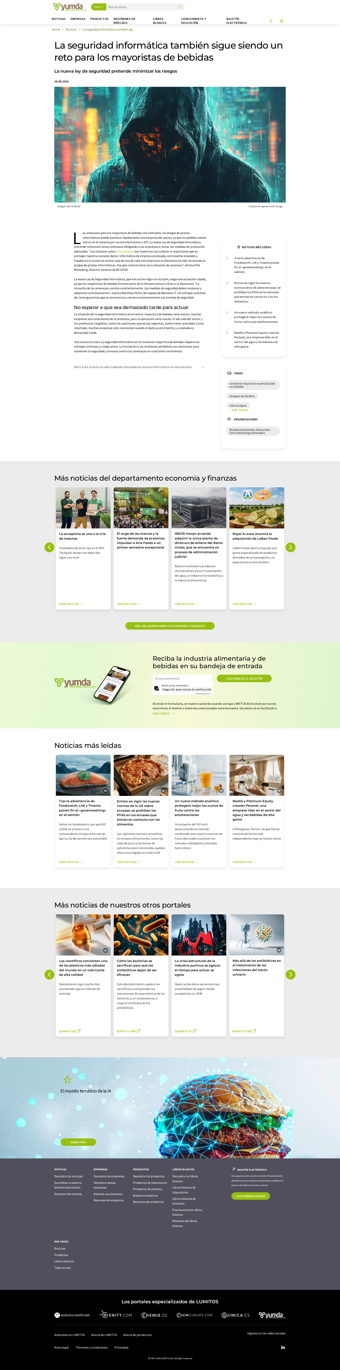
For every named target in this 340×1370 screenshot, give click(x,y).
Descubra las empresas (109, 1176)
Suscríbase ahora (250, 1196)
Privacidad (121, 1347)
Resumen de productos (148, 1202)
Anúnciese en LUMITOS (69, 1335)
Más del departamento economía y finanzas (170, 626)
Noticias (60, 1248)
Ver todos (240, 410)
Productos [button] (99, 19)
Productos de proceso (147, 1189)
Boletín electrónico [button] (236, 21)
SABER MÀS (78, 1142)
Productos (61, 1255)
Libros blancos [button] (159, 21)
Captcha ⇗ (204, 693)
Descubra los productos (148, 1176)
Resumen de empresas (109, 1200)
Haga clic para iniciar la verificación (187, 689)
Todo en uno (62, 1268)
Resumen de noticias (68, 1194)
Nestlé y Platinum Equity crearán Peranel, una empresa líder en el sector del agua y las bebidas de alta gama (256, 339)
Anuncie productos (145, 1195)
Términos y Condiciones (92, 1347)
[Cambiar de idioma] (281, 21)
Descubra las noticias (68, 1176)
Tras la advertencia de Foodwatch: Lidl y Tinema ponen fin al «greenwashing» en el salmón (256, 265)
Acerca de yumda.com (137, 1335)
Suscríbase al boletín (244, 678)
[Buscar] (180, 7)
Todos (98, 7)
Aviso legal (61, 1347)
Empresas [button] (78, 19)
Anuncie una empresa (108, 1194)
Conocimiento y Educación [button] (193, 21)
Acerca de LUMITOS (104, 1335)
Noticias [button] (59, 19)
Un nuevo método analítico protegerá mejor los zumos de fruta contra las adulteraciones (256, 317)
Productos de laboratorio (150, 1183)
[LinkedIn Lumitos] (283, 1347)
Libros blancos (64, 1261)
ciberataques (125, 251)
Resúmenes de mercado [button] (124, 21)
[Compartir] (270, 21)
